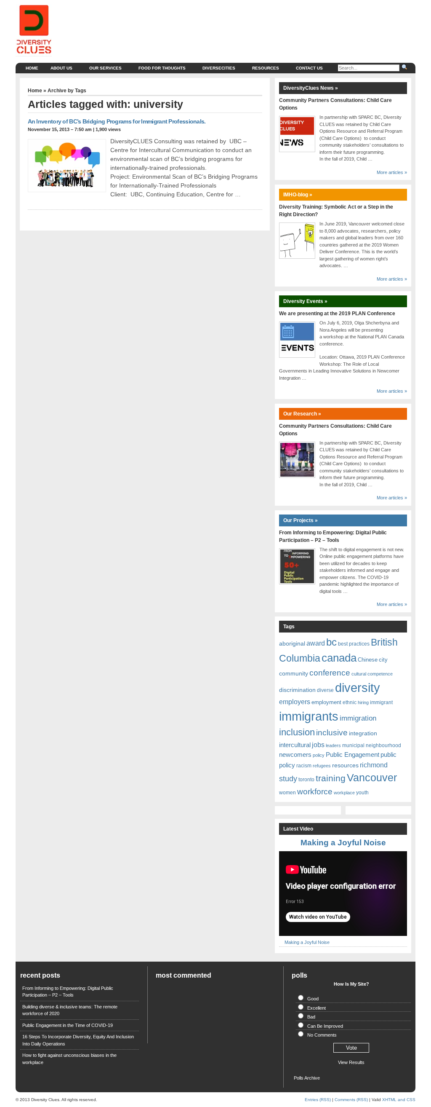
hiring (363, 702)
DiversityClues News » (310, 88)
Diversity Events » (305, 301)
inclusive (332, 732)
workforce (315, 791)
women (287, 792)
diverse (325, 690)
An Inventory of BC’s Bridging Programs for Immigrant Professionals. (117, 121)
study (288, 778)
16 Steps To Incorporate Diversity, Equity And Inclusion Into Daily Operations (78, 1040)
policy (319, 755)
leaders (333, 745)
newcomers (295, 754)
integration (363, 733)
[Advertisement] (258, 23)
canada (339, 657)
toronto (306, 779)
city (383, 660)
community (293, 673)
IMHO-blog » (297, 195)
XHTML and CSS (398, 1099)
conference (329, 672)
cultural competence (372, 673)
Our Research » (302, 414)
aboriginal (292, 643)
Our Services (105, 68)
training (331, 778)
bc (331, 642)
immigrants (308, 716)
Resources (265, 68)
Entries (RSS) (318, 1099)
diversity (357, 687)
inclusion (297, 732)
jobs (318, 744)
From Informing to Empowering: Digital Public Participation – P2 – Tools (67, 992)
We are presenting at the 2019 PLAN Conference (337, 313)
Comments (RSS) (351, 1099)
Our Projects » (300, 520)
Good (313, 998)
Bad (311, 1016)
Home (32, 68)
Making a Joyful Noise (343, 842)
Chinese (368, 660)
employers (294, 701)
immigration (358, 718)
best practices (354, 643)
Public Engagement (352, 754)
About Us (61, 68)
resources (345, 765)
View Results (351, 1062)
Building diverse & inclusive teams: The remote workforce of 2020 (69, 1010)
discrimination (297, 689)
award (315, 643)
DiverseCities (218, 68)
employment (326, 702)
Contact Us (309, 68)
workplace (344, 792)
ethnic (350, 702)
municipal (353, 745)
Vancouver (372, 777)
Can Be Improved (325, 1026)
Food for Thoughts (162, 68)
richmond (374, 765)
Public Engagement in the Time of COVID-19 (67, 1025)
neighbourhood (383, 745)
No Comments (322, 1034)
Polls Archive (307, 1077)
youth (362, 793)
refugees (322, 765)
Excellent (316, 1008)
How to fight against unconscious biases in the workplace (69, 1059)
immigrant (381, 702)
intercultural (295, 745)
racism (303, 766)
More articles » (392, 172)
